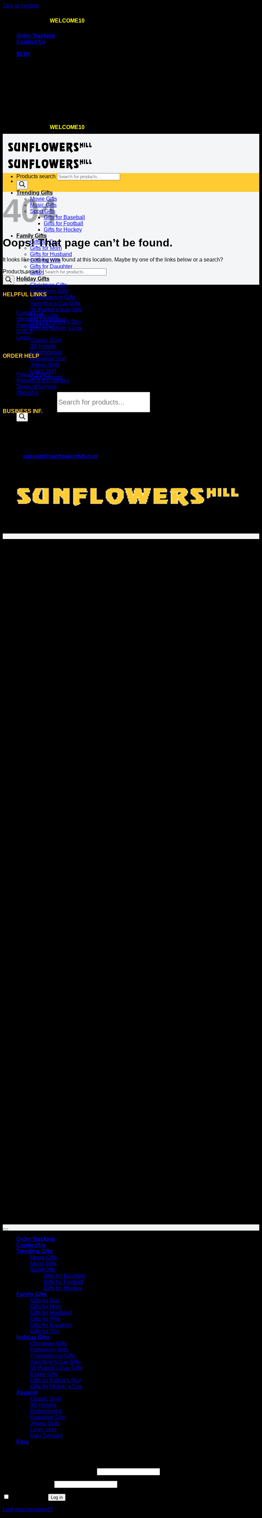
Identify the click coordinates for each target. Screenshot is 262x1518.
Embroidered (45, 352)
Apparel (26, 1392)
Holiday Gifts (32, 279)
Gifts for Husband (51, 254)
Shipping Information (41, 319)
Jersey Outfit (45, 365)
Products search (36, 403)
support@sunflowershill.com (60, 456)
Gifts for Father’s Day (55, 1380)
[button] (23, 54)
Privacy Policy (33, 374)
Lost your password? (28, 1509)
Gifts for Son (45, 1331)
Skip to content (21, 6)
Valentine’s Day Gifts (55, 303)
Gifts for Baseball (64, 217)
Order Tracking (35, 36)
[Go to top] (5, 1229)
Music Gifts (43, 1263)
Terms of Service (36, 386)
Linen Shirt (43, 371)
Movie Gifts (43, 1257)
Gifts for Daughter (51, 266)
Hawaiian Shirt (48, 358)
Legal (23, 337)
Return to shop (34, 112)
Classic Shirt (45, 340)
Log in (57, 1497)
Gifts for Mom (46, 1306)
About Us (27, 393)
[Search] (22, 417)
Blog (22, 1442)
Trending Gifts (34, 1251)
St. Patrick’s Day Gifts (56, 309)
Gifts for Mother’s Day (56, 328)
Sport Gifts (42, 1270)
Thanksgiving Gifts (52, 297)
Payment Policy (35, 325)
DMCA (24, 331)
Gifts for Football (63, 223)
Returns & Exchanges (42, 380)
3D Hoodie (43, 346)
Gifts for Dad (45, 1300)
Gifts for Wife (45, 1319)
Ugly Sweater (46, 1435)
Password (28, 1484)
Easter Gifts (44, 315)
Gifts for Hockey (63, 229)
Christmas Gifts (48, 285)
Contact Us (30, 42)
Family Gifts (31, 236)
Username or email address (49, 1471)
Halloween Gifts (49, 291)
